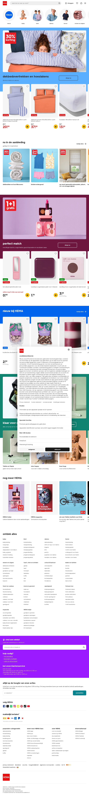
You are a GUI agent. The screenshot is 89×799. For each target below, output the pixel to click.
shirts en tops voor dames (51, 545)
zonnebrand (27, 599)
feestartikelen (7, 589)
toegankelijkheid (33, 765)
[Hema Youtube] (28, 706)
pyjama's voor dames (50, 555)
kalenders (47, 571)
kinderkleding (27, 542)
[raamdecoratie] (72, 168)
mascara (26, 594)
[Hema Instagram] (14, 706)
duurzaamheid (56, 736)
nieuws (29, 758)
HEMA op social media (33, 741)
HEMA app (30, 731)
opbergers (6, 576)
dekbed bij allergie (29, 625)
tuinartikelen (6, 573)
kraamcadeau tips (8, 628)
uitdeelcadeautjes (8, 594)
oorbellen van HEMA (9, 618)
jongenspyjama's (28, 557)
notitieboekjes (48, 576)
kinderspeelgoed (49, 589)
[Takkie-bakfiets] (72, 501)
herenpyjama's (69, 547)
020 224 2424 (7, 669)
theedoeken (68, 571)
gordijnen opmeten (29, 613)
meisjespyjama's (28, 550)
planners (46, 573)
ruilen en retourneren (10, 661)
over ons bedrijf (56, 731)
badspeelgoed (48, 602)
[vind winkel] (84, 647)
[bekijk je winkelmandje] (81, 3)
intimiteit (26, 604)
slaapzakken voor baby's (10, 550)
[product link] (16, 101)
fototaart (26, 571)
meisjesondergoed (29, 547)
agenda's (47, 568)
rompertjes (6, 545)
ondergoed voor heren (71, 552)
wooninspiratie (7, 613)
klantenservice (56, 745)
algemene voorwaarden (47, 765)
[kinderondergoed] (44, 168)
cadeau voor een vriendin (10, 620)
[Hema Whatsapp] (11, 706)
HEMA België (79, 731)
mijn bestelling (8, 656)
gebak (25, 566)
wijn (25, 578)
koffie (25, 576)
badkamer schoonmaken (31, 618)
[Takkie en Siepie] (16, 450)
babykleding (6, 542)
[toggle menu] (85, 3)
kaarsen (5, 581)
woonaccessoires (8, 578)
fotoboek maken (70, 589)
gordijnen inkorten (29, 623)
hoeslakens (6, 568)
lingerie (46, 547)
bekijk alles (44, 315)
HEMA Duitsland (79, 733)
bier (25, 581)
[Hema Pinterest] (21, 706)
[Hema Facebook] (4, 706)
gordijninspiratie (7, 615)
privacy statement (8, 765)
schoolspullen (48, 566)
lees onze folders (32, 736)
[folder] (16, 501)
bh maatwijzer (28, 628)
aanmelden (79, 693)
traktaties (26, 573)
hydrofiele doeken (8, 557)
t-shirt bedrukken (70, 604)
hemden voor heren (71, 557)
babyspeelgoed (49, 592)
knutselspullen (48, 578)
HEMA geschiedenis (57, 741)
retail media (55, 755)
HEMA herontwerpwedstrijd (35, 743)
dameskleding (48, 542)
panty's (46, 552)
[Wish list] (77, 3)
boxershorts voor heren (72, 555)
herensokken (69, 545)
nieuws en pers (56, 738)
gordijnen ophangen (29, 615)
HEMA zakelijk (56, 743)
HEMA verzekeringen (33, 753)
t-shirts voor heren (70, 550)
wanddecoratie (69, 599)
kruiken (26, 597)
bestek (67, 568)
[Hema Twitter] (7, 706)
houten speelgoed (49, 597)
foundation (27, 592)
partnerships (55, 753)
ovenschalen (69, 578)
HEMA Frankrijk (79, 736)
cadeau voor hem (8, 602)
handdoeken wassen (29, 620)
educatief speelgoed (50, 594)
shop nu (44, 59)
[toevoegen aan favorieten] (27, 86)
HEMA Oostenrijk (80, 738)
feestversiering (7, 592)
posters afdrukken (70, 594)
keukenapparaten (70, 573)
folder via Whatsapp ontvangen (36, 738)
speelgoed (6, 604)
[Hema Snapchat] (18, 706)
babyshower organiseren (10, 623)
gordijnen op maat (8, 571)
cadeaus (5, 597)
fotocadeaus (69, 597)
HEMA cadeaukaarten (33, 748)
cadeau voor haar (8, 599)
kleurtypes (6, 625)
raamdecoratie (7, 745)
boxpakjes (6, 547)
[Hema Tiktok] (25, 706)
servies (67, 566)
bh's (45, 550)
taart (25, 568)
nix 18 (63, 765)
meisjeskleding (28, 545)
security (24, 765)
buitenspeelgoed (49, 599)
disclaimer (18, 765)
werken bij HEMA (57, 733)
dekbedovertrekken (8, 566)
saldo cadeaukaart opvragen (60, 750)
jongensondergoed (29, 555)
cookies (57, 765)
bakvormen (68, 581)
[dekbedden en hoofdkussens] (16, 168)
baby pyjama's (7, 552)
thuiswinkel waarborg (9, 767)
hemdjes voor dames (50, 557)
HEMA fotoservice (32, 745)
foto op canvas (69, 602)
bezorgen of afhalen (10, 659)
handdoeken (6, 743)
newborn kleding (7, 555)
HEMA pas (30, 733)
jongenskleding (28, 552)
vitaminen (26, 602)
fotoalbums (47, 581)
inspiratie (29, 755)
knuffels (46, 604)
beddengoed (7, 738)
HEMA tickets (31, 750)
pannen (67, 576)
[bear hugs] (72, 450)
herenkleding (69, 542)
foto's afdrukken (69, 592)
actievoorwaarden (57, 748)
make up (26, 589)
